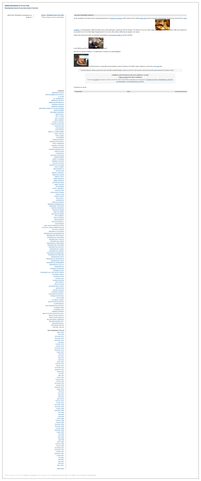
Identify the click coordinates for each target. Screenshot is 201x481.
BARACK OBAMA (59, 110)
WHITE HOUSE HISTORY (56, 315)
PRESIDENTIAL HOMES (57, 249)
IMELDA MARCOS (58, 169)
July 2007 (61, 457)
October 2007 (60, 451)
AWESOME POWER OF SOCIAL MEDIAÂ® (51, 108)
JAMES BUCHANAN (58, 175)
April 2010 (61, 397)
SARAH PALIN (60, 288)
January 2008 (60, 445)
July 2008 (61, 434)
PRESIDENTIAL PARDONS (56, 255)
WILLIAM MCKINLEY (58, 323)
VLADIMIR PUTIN (59, 309)
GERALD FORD (59, 151)
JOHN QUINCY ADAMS (57, 192)
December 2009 (59, 404)
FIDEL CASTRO (59, 133)
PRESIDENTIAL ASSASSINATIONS (54, 233)
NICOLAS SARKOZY (58, 221)
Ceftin (66, 475)
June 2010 (61, 393)
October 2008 (60, 428)
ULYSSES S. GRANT (58, 300)
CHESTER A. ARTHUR (57, 124)
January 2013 (60, 346)
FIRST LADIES (59, 135)
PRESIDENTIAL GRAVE (57, 241)
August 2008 (60, 432)
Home (128, 91)
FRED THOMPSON (58, 143)
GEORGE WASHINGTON (56, 149)
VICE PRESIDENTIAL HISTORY (54, 305)
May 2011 (61, 375)
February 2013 (59, 344)
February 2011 (60, 379)
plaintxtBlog (33, 475)
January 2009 (60, 422)
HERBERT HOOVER (58, 161)
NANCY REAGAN (59, 217)
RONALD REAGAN (58, 280)
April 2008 (61, 440)
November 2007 (59, 449)
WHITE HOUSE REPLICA (56, 317)
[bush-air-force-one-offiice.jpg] (162, 30)
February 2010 (59, 401)
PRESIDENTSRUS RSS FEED (55, 15)
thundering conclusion (116, 18)
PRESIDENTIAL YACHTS (56, 264)
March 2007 (60, 465)
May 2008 (61, 438)
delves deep (143, 18)
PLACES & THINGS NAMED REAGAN (53, 227)
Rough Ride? (78, 91)
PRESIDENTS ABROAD (57, 268)
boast (157, 66)
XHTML (73, 475)
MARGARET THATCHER (56, 206)
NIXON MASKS (59, 223)
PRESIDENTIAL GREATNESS (55, 243)
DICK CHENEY (59, 130)
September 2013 (59, 340)
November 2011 (59, 367)
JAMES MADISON (58, 178)
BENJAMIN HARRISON (57, 112)
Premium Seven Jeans (57, 475)
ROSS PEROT (59, 282)
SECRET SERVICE (58, 290)
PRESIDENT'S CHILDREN (56, 231)
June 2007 (61, 459)
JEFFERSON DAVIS (58, 182)
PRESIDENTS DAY (58, 270)
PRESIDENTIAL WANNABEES (55, 262)
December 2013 (59, 336)
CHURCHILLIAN (59, 126)
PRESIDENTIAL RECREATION (55, 259)
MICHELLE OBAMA (58, 210)
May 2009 (61, 414)
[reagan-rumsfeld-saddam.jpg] (96, 48)
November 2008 (59, 426)
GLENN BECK (60, 153)
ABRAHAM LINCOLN (58, 92)
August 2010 (60, 389)
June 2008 (61, 436)
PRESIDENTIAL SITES (57, 260)
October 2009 (60, 408)
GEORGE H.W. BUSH (57, 145)
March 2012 (60, 361)
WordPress (26, 475)
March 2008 (60, 441)
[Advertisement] (57, 54)
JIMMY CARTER (59, 184)
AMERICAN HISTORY (57, 100)
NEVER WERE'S (59, 219)
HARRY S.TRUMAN (58, 159)
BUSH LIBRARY (59, 120)
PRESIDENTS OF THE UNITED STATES (52, 272)
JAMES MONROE (59, 180)
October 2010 (60, 385)
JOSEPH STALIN (59, 196)
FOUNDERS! (60, 137)
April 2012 (61, 359)
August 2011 (60, 371)
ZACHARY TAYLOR (58, 327)
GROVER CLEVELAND (57, 155)
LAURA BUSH (60, 200)
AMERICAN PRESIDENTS (56, 102)
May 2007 (61, 461)
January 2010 (60, 402)
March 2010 (60, 399)
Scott (43, 475)
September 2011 (59, 369)
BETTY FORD (60, 116)
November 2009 (59, 406)
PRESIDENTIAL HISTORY (56, 247)
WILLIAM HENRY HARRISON (55, 319)
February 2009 (59, 420)
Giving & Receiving (180, 91)
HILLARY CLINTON (58, 163)
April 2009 (61, 416)
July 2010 (61, 391)
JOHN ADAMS (60, 186)
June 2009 (61, 412)
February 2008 (59, 443)
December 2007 (59, 447)
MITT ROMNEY (59, 215)
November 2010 (59, 383)
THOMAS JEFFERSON (57, 296)
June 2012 (61, 356)
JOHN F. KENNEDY (58, 188)
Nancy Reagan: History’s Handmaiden (53, 17)
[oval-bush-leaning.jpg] (81, 66)
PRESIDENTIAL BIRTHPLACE (55, 235)
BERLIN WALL (60, 114)
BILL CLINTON (59, 118)
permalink (95, 79)
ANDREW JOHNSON (58, 106)
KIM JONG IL (60, 198)
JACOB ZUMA (60, 171)
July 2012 (61, 354)
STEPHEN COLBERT (58, 292)
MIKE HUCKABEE (59, 212)
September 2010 (59, 387)
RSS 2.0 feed (124, 77)
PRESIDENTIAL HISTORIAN (55, 245)
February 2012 (59, 363)
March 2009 (60, 418)
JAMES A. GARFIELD (58, 173)
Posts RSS (83, 475)
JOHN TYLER (60, 194)
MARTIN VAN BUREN (57, 208)
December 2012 (59, 348)
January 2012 (60, 365)
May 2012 (61, 358)
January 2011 (60, 381)
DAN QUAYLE (60, 128)
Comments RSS (92, 475)
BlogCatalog (60, 468)
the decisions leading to (115, 35)
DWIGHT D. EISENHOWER (56, 131)
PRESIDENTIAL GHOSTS (56, 239)
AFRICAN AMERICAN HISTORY (54, 94)
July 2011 (61, 373)
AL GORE (61, 96)
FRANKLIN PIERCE (58, 139)
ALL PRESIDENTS (58, 98)
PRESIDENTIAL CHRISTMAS (55, 237)
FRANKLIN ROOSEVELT (57, 141)
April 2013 (61, 342)
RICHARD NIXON (59, 276)
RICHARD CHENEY (58, 274)
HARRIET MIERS (59, 157)
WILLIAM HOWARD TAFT (56, 321)
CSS (78, 475)
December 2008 (59, 424)
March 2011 (60, 377)
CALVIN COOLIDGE (58, 122)
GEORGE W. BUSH (58, 147)
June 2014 (61, 334)
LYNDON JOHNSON (58, 202)
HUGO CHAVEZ (59, 167)
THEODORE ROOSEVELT (56, 294)
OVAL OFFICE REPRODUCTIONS (54, 225)
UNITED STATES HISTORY (56, 302)
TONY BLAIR (60, 298)
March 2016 (60, 332)
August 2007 (60, 455)
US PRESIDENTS (59, 303)
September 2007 (59, 453)
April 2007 (61, 463)
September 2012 (59, 350)
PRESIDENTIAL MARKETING (55, 253)
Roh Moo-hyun (59, 278)
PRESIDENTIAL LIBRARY (56, 251)
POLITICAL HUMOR (58, 229)
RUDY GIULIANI (59, 284)
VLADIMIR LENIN (59, 307)
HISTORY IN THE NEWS (57, 165)
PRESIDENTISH (59, 266)
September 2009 (59, 410)
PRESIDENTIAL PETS (57, 257)
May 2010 (61, 395)
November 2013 (59, 338)
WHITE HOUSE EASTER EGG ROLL (53, 313)
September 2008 (59, 430)
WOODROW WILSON (57, 325)
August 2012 (60, 352)
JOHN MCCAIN (59, 190)
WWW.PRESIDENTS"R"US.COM (17, 6)
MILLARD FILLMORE (58, 214)
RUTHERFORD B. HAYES (56, 286)
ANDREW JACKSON (58, 104)
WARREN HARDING (58, 311)
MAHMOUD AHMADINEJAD (56, 204)
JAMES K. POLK (59, 177)
